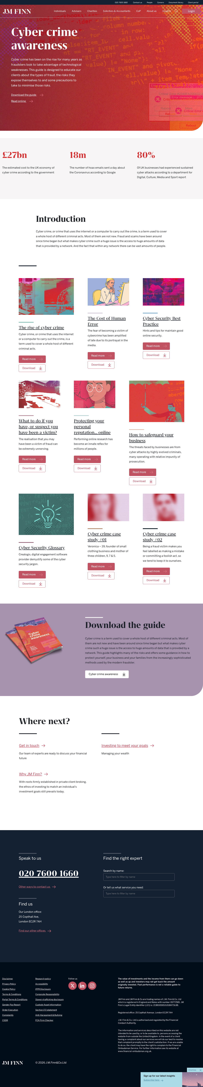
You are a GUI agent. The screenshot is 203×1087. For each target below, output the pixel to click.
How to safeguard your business (151, 437)
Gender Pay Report (11, 1005)
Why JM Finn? (30, 774)
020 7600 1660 (121, 2)
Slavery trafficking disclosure (49, 999)
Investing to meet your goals (125, 745)
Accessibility (41, 984)
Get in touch (29, 745)
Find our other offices (32, 930)
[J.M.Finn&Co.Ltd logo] (12, 1062)
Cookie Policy (8, 989)
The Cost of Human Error (107, 321)
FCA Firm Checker (44, 1020)
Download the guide (23, 95)
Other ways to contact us (35, 886)
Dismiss (192, 1070)
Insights (166, 11)
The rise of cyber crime (41, 327)
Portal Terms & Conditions (14, 999)
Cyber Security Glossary (42, 547)
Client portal (193, 2)
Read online (18, 101)
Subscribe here (151, 1080)
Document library (176, 2)
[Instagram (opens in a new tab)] (92, 985)
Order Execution (10, 1010)
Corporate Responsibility (47, 994)
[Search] (176, 11)
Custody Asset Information (48, 1005)
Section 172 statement (46, 1010)
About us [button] (151, 11)
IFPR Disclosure (43, 989)
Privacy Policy (9, 984)
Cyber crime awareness (103, 674)
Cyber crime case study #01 (104, 537)
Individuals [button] (60, 11)
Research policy (43, 979)
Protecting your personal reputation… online (92, 426)
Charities (92, 11)
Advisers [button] (76, 11)
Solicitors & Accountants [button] (116, 11)
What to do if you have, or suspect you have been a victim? (38, 426)
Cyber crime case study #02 (159, 537)
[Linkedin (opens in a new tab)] (82, 986)
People (149, 2)
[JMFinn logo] (17, 11)
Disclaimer (7, 979)
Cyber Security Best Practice (162, 321)
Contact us (137, 2)
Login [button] (191, 11)
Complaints (7, 1015)
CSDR (5, 1020)
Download (97, 364)
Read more (29, 359)
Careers (160, 2)
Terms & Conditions (11, 994)
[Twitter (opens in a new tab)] (72, 985)
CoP (138, 11)
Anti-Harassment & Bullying (48, 1015)
